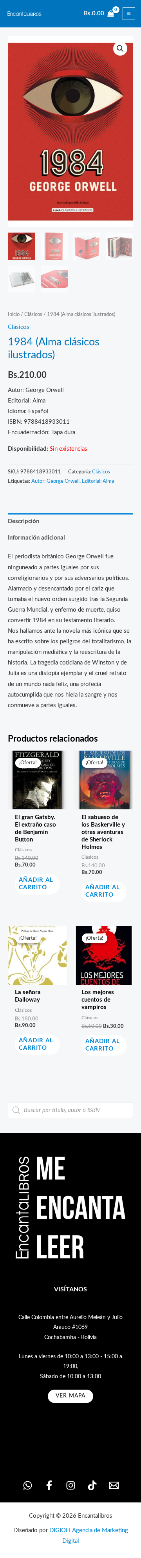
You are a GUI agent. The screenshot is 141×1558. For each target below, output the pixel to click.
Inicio (14, 314)
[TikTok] (92, 1485)
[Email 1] (114, 1485)
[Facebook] (49, 1485)
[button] (120, 49)
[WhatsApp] (28, 1485)
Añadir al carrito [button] (36, 883)
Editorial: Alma (98, 481)
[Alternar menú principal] (129, 13)
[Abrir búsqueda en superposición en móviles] (70, 1110)
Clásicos (33, 314)
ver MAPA (70, 1396)
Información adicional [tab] (36, 538)
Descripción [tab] (23, 521)
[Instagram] (71, 1485)
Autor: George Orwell (55, 481)
